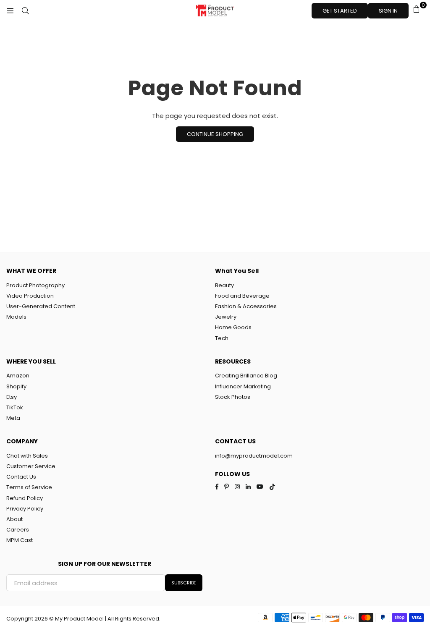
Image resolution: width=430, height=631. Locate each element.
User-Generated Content (40, 306)
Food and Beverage (242, 296)
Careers (17, 530)
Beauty (224, 285)
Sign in (388, 11)
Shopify (16, 386)
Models (16, 317)
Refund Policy (24, 498)
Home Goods (233, 327)
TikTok (14, 407)
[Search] (25, 10)
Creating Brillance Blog (246, 376)
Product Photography (35, 285)
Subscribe (183, 582)
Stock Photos (232, 397)
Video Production (30, 296)
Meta (13, 418)
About (14, 519)
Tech (221, 338)
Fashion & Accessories (246, 306)
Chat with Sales (27, 456)
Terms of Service (29, 487)
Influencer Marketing (243, 386)
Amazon (17, 376)
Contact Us (21, 477)
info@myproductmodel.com (254, 456)
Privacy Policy (24, 509)
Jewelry (225, 317)
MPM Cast (19, 540)
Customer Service (30, 466)
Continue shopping (215, 134)
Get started (339, 11)
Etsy (11, 397)
